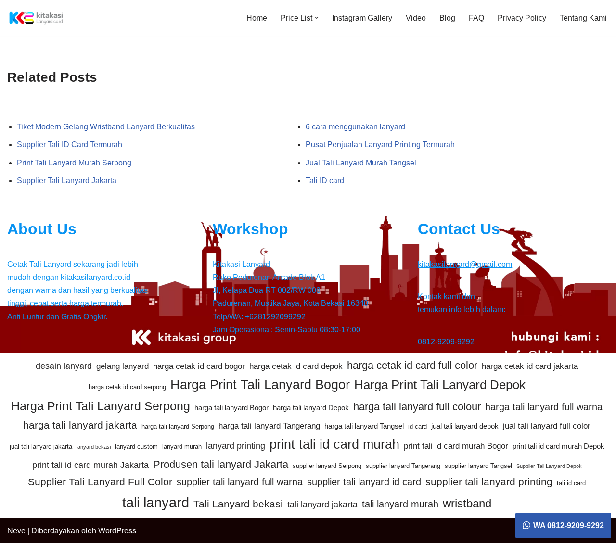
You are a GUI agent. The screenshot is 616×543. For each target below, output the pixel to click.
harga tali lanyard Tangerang (269, 425)
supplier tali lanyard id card (364, 482)
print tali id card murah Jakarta (90, 465)
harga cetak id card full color (412, 365)
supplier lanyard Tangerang (403, 465)
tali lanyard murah (400, 504)
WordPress (117, 531)
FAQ (476, 18)
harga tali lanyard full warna (544, 407)
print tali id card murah (334, 444)
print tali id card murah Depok (558, 446)
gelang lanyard (122, 366)
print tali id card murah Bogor (456, 446)
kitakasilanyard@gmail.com (465, 264)
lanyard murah (182, 446)
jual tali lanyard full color (546, 425)
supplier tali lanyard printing (488, 481)
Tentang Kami (583, 18)
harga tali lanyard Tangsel (364, 426)
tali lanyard (155, 502)
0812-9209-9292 (446, 342)
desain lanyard (64, 366)
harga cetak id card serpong (127, 387)
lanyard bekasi (94, 447)
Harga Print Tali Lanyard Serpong (100, 406)
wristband (467, 503)
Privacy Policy (522, 18)
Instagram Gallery (362, 18)
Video (416, 18)
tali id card (571, 483)
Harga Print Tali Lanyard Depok (440, 384)
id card (417, 426)
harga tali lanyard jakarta (80, 424)
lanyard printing (235, 446)
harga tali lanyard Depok (311, 408)
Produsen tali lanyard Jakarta (220, 464)
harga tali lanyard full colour (417, 407)
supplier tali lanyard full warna (240, 482)
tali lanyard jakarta (322, 504)
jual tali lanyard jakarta (41, 446)
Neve (16, 531)
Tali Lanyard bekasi (238, 503)
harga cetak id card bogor (199, 366)
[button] (317, 18)
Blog (447, 18)
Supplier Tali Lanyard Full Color (100, 481)
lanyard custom (136, 446)
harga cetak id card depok (296, 366)
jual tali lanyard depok (465, 426)
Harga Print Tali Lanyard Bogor (260, 385)
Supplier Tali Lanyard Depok (549, 466)
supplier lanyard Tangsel (478, 465)
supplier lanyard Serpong (327, 465)
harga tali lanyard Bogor (231, 408)
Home (256, 18)
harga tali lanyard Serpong (177, 426)
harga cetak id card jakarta (530, 366)
